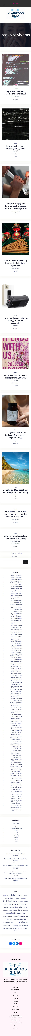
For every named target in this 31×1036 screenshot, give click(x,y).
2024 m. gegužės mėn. (16, 620)
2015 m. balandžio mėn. (16, 809)
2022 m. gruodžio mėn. (16, 648)
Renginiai (16, 835)
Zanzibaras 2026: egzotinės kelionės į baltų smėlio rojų (15, 491)
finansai (15, 901)
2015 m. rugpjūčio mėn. (16, 802)
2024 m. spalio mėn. (16, 613)
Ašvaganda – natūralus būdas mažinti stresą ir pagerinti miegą (15, 435)
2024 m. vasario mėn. (16, 625)
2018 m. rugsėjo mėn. (16, 736)
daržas (17, 898)
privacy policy (15, 1020)
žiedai (15, 930)
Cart (15, 1012)
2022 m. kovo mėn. (16, 664)
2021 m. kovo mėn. (16, 684)
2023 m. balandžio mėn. (16, 641)
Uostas (16, 839)
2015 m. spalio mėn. (16, 798)
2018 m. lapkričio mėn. (16, 732)
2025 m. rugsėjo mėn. (16, 595)
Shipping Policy (15, 1015)
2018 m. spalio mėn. (16, 734)
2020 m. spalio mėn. (16, 691)
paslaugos (20, 913)
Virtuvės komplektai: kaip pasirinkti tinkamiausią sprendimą (15, 538)
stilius (13, 923)
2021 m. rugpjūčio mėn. (16, 675)
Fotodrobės (21, 901)
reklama (24, 916)
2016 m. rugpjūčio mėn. (16, 780)
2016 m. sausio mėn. (16, 793)
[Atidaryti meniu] (4, 5)
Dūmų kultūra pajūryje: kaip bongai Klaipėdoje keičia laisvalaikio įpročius (15, 206)
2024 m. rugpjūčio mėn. (16, 616)
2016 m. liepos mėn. (16, 782)
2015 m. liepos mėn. (16, 803)
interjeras (13, 904)
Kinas (16, 827)
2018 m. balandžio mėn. (16, 745)
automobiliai (9, 895)
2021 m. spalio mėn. (16, 672)
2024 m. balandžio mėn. (16, 622)
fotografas (26, 901)
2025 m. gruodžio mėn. (16, 590)
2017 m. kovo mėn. (16, 768)
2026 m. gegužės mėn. (16, 581)
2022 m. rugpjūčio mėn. (16, 656)
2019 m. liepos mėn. (16, 718)
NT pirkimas (25, 910)
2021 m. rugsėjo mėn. (16, 673)
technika (6, 925)
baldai (19, 895)
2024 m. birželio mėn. (16, 618)
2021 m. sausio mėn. (16, 688)
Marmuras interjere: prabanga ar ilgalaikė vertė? (15, 148)
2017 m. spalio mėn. (16, 755)
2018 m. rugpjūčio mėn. (16, 737)
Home (15, 993)
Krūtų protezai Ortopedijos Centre (15, 854)
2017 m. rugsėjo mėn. (16, 757)
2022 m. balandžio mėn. (16, 663)
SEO (15, 919)
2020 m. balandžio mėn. (16, 702)
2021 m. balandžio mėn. (16, 682)
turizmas (25, 926)
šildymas (16, 928)
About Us (15, 995)
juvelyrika (22, 904)
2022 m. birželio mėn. (16, 659)
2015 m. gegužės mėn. (16, 807)
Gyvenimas (16, 823)
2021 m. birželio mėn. (16, 679)
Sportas (16, 837)
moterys (15, 910)
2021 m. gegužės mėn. (16, 680)
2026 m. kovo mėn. (16, 584)
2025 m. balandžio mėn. (16, 604)
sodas (18, 919)
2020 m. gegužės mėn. (16, 700)
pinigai (14, 916)
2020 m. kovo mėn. (16, 704)
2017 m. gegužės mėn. (16, 764)
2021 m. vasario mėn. (16, 686)
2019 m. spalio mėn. (16, 713)
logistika (18, 907)
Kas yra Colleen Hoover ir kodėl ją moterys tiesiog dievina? (15, 377)
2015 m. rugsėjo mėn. (16, 800)
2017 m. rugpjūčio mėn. (16, 759)
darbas (12, 898)
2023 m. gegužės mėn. (16, 640)
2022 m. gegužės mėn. (16, 661)
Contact (15, 1029)
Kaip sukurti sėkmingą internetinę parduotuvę (15, 92)
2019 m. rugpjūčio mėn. (16, 716)
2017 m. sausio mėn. (16, 771)
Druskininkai (7, 901)
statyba (23, 919)
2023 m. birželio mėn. (16, 638)
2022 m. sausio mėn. (16, 666)
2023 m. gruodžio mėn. (16, 629)
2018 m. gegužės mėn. (16, 743)
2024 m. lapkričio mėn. (16, 611)
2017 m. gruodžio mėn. (16, 752)
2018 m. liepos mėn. (16, 739)
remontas (9, 919)
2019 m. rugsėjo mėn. (16, 714)
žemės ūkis (23, 928)
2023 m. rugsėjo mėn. (16, 634)
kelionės (6, 907)
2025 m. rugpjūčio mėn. (16, 597)
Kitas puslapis (15, 556)
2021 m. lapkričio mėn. (16, 670)
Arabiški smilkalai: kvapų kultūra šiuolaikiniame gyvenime (15, 263)
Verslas (15, 315)
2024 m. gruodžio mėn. (16, 609)
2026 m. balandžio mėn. (16, 583)
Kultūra (15, 372)
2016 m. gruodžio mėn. (16, 773)
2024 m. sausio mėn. (16, 627)
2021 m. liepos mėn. (16, 677)
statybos (6, 922)
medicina (10, 910)
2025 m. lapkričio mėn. (16, 591)
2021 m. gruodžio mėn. (16, 668)
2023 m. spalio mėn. (16, 632)
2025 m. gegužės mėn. (16, 602)
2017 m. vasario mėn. (16, 770)
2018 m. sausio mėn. (16, 750)
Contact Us (15, 1009)
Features (15, 1001)
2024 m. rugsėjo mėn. (16, 615)
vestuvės (9, 928)
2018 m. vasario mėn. (16, 748)
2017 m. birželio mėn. (16, 762)
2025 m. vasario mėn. (16, 606)
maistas (5, 910)
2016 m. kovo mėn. (16, 789)
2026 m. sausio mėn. (16, 588)
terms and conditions (15, 1023)
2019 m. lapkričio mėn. (16, 711)
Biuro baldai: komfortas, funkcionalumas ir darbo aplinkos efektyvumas (15, 514)
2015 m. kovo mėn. (16, 810)
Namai (15, 143)
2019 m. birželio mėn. (16, 720)
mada (25, 907)
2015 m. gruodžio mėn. (16, 794)
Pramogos (16, 834)
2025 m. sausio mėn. (16, 607)
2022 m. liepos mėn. (16, 657)
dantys (7, 898)
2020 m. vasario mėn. (16, 705)
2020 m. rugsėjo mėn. (16, 693)
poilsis (18, 916)
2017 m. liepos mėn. (16, 761)
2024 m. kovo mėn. (16, 623)
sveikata (23, 922)
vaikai (5, 928)
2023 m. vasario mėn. (16, 645)
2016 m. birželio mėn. (16, 784)
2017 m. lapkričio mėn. (16, 754)
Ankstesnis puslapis (15, 553)
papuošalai (10, 913)
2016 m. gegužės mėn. (16, 786)
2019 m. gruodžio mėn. (16, 709)
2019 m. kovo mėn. (16, 725)
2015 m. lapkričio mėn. (16, 796)
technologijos (15, 925)
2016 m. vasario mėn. (16, 791)
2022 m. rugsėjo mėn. (16, 654)
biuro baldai (25, 895)
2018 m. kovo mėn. (16, 746)
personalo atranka (7, 916)
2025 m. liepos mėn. (16, 599)
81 (18, 555)
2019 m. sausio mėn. (16, 729)
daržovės (23, 898)
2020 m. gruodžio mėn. (16, 689)
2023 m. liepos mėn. (16, 636)
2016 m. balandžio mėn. (16, 787)
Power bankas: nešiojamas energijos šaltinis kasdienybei (15, 320)
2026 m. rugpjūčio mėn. (16, 575)
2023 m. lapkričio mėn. (16, 631)
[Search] (25, 562)
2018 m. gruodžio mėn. (16, 730)
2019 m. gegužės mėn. (16, 721)
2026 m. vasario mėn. (16, 586)
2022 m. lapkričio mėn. (16, 650)
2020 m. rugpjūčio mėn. (16, 695)
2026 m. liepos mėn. (16, 577)
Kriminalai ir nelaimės (16, 828)
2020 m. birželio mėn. (16, 698)
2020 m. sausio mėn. (16, 707)
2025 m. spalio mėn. (16, 593)
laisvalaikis (12, 907)
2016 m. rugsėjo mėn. (16, 778)
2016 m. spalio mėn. (16, 777)
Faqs (15, 1026)
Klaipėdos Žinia (16, 959)
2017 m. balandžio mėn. (16, 766)
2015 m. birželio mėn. (16, 805)
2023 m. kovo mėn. (16, 643)
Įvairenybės (15, 88)
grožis (6, 904)
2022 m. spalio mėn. (16, 652)
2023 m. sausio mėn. (16, 647)
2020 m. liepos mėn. (16, 697)
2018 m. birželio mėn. (16, 741)
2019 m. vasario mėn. (16, 727)
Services (15, 998)
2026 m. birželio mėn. (16, 579)
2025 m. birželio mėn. (16, 600)
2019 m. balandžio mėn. (16, 723)
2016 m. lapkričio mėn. (16, 775)
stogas (16, 922)
